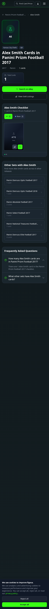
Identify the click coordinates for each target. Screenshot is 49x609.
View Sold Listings (26, 96)
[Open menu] (44, 3)
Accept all (24, 604)
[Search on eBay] (20, 147)
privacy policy (12, 593)
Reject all (24, 598)
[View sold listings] (14, 147)
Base (20, 116)
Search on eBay (26, 89)
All (8, 116)
